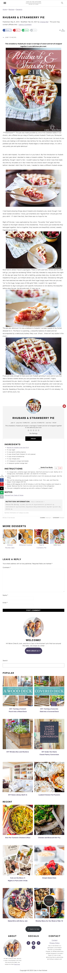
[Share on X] (2, 488)
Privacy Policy (55, 943)
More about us (32, 651)
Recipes (11, 9)
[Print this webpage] (2, 497)
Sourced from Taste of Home (14, 495)
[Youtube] (33, 943)
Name (5, 595)
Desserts (19, 9)
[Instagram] (33, 947)
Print (33, 439)
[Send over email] (2, 492)
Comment (7, 567)
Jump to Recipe (10, 37)
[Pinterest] (38, 943)
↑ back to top (33, 929)
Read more (17, 964)
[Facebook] (28, 943)
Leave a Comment (25, 24)
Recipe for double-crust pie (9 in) (18, 447)
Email (5, 602)
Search (5, 660)
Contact (54, 940)
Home (5, 9)
